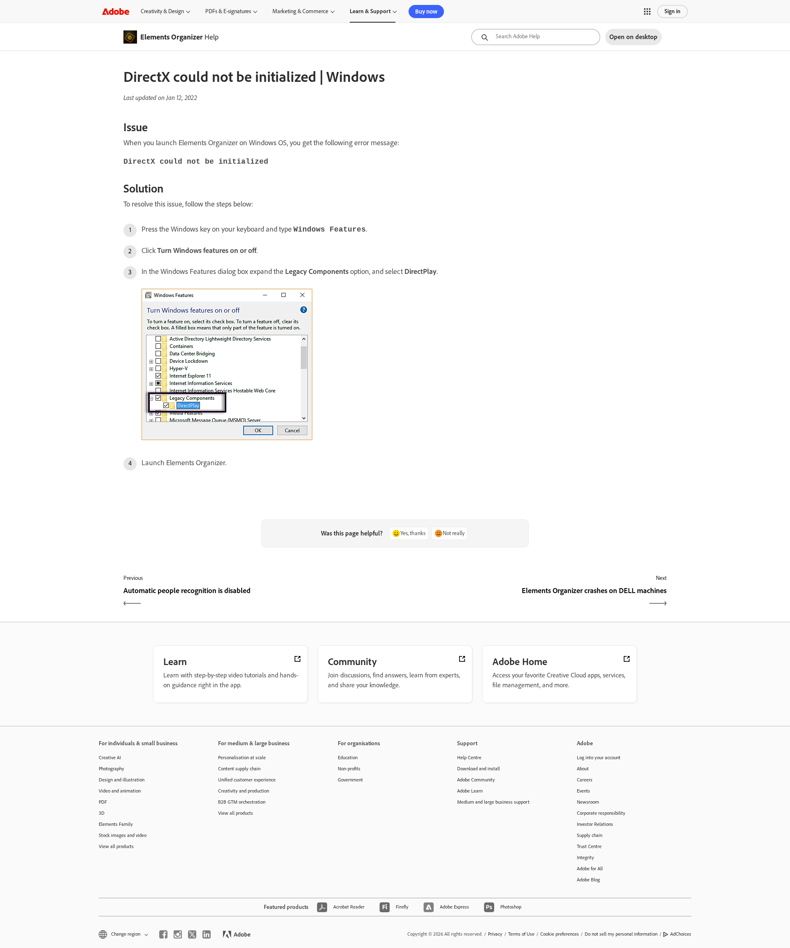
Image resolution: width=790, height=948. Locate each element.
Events (583, 791)
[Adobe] (115, 11)
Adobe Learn (470, 791)
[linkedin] (206, 934)
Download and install (478, 769)
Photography (111, 769)
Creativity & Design (162, 11)
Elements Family (116, 824)
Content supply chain (239, 769)
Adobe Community (476, 780)
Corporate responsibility (601, 813)
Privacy (495, 934)
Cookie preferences (559, 934)
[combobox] (535, 37)
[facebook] (163, 934)
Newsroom (588, 802)
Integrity (585, 857)
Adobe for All (590, 869)
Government (350, 780)
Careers (584, 780)
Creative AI (110, 757)
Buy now (426, 11)
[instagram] (178, 934)
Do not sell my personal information (621, 934)
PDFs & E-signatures (228, 11)
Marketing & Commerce (300, 11)
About (583, 769)
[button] (647, 11)
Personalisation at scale (242, 757)
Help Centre (469, 757)
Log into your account (598, 757)
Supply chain (589, 835)
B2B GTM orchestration (241, 802)
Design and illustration (121, 780)
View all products (116, 846)
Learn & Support (370, 11)
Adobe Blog (588, 880)
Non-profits (349, 769)
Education (348, 757)
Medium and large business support (493, 802)
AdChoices (680, 934)
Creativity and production (243, 791)
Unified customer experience (247, 780)
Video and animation (120, 791)
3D (102, 813)
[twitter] (192, 934)
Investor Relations (595, 824)
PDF (103, 802)
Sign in (673, 11)
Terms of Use (521, 934)
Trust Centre (589, 846)
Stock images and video (122, 835)
